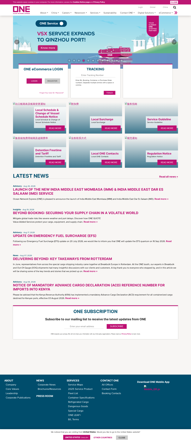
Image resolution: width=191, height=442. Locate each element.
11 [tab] (117, 61)
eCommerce (165, 12)
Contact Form (109, 388)
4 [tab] (84, 61)
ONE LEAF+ (74, 415)
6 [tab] (93, 61)
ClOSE (122, 437)
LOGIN (34, 81)
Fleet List (73, 393)
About (43, 12)
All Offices (107, 384)
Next (174, 41)
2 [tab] (74, 61)
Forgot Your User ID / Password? (52, 93)
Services (94, 12)
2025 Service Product (80, 388)
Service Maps (75, 384)
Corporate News (47, 384)
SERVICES (73, 380)
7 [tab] (98, 61)
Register (52, 81)
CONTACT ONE (109, 380)
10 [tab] (112, 61)
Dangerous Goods (78, 406)
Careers (66, 12)
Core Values (12, 388)
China (54, 12)
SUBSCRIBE (116, 326)
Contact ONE (126, 12)
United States (76, 437)
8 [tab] (103, 61)
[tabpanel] (95, 42)
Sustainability (109, 12)
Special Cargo (75, 410)
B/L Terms (73, 419)
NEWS (40, 380)
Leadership (12, 393)
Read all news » (168, 176)
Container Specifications (81, 397)
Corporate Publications (18, 397)
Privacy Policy (99, 2)
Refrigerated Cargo (78, 401)
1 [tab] (69, 61)
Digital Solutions (146, 12)
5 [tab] (88, 61)
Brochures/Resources (49, 388)
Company (11, 384)
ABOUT (8, 380)
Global (152, 7)
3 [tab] (79, 61)
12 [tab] (122, 61)
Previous (16, 41)
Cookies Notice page (81, 2)
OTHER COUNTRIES (103, 437)
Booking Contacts (111, 393)
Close (174, 2)
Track (109, 93)
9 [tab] (107, 61)
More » (176, 13)
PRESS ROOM (44, 396)
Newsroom (80, 12)
